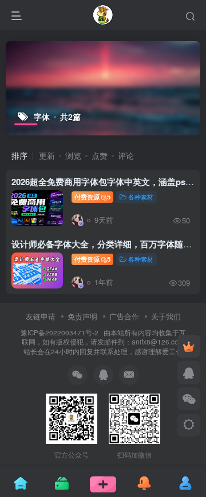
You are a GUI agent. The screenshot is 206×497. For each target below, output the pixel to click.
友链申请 (41, 316)
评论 (126, 155)
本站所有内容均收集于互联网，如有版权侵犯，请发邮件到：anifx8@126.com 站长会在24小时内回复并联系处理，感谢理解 (104, 342)
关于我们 (166, 316)
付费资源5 (92, 196)
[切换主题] (188, 425)
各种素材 (140, 196)
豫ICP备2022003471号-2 (59, 332)
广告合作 (124, 316)
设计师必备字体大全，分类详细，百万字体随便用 (105, 244)
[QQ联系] (188, 372)
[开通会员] (188, 346)
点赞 (100, 155)
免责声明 (82, 316)
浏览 (73, 155)
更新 (47, 155)
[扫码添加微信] (188, 398)
